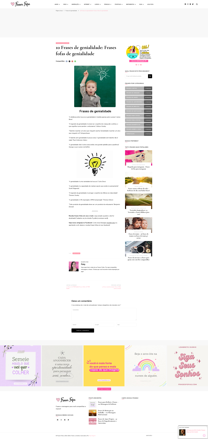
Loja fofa (150, 4)
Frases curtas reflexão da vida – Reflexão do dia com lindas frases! (138, 190)
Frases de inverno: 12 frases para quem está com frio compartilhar (139, 259)
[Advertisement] (104, 24)
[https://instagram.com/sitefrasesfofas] (61, 419)
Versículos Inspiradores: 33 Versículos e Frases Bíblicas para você (138, 212)
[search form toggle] (197, 4)
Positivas (118, 4)
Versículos (143, 208)
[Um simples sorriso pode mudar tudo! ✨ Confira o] (145, 365)
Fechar (206, 426)
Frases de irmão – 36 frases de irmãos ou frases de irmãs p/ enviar (138, 236)
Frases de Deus (135, 208)
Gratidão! (149, 435)
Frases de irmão (138, 231)
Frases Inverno (143, 255)
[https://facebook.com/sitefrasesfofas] (57, 419)
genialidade (76, 253)
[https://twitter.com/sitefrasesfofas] (68, 419)
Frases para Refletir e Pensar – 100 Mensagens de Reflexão (108, 403)
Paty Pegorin (92, 435)
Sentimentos (130, 4)
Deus (64, 4)
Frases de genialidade (62, 43)
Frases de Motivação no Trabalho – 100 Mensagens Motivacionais (107, 413)
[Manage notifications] (204, 435)
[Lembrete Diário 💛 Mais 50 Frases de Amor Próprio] (187, 365)
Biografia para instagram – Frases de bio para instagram (139, 168)
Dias (140, 4)
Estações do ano (134, 255)
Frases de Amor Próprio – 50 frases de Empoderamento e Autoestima (107, 421)
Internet (87, 4)
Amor (56, 4)
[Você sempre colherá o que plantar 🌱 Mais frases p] (20, 365)
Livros (97, 4)
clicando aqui (111, 223)
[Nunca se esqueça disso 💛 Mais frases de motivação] (104, 365)
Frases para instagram (138, 164)
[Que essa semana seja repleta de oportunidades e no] (62, 365)
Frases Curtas (139, 186)
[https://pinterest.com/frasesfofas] (64, 419)
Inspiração (75, 4)
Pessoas (107, 4)
